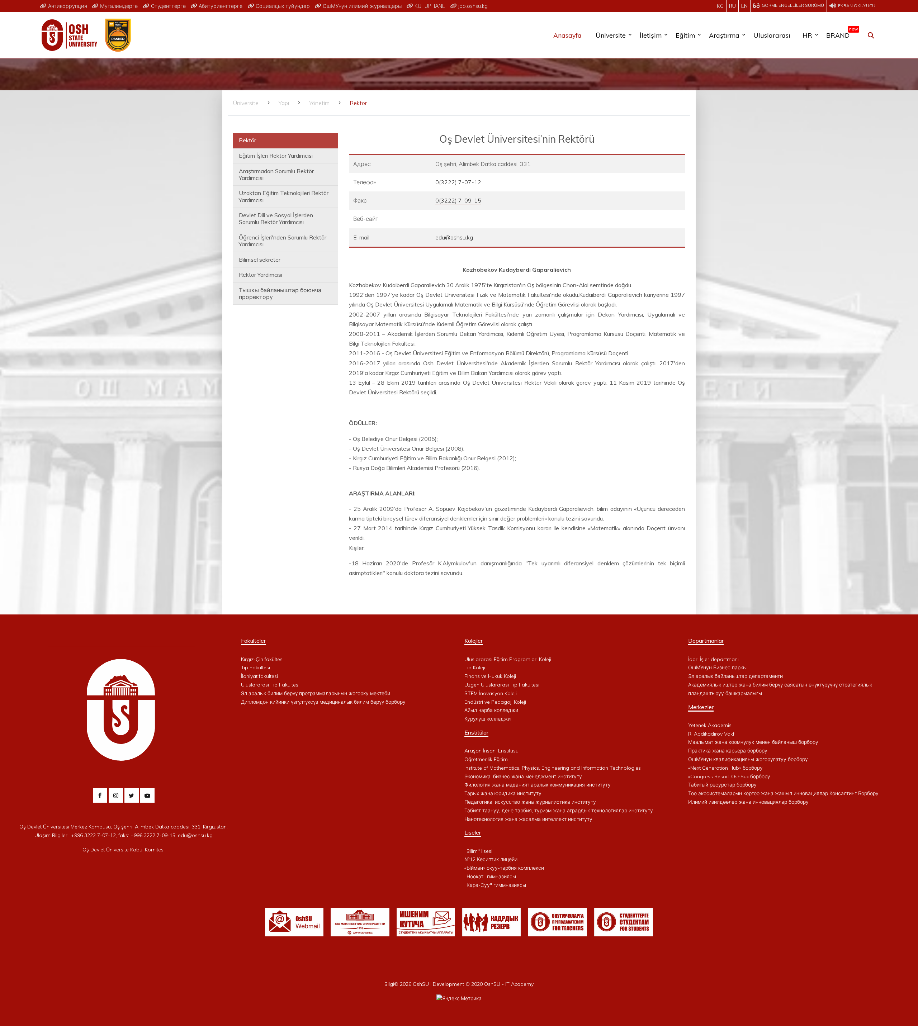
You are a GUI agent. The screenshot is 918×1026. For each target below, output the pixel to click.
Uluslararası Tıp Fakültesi (270, 684)
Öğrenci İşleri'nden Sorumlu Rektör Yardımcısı (282, 241)
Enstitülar (476, 732)
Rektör (247, 140)
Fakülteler (253, 640)
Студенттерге (168, 6)
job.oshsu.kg (472, 6)
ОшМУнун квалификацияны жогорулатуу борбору (748, 759)
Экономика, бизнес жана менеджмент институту (523, 776)
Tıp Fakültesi (255, 667)
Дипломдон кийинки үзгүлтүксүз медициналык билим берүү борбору (323, 702)
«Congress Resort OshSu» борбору (729, 776)
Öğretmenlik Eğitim (486, 759)
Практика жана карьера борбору (727, 750)
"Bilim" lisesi (478, 851)
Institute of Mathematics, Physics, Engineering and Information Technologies (552, 768)
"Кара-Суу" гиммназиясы (495, 885)
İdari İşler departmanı (713, 659)
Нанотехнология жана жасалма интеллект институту (528, 819)
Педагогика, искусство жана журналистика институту (530, 802)
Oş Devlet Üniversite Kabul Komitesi (123, 849)
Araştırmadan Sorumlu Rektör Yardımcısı (276, 174)
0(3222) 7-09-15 (458, 200)
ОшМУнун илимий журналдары (361, 6)
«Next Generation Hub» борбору (725, 768)
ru (732, 6)
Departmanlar (706, 640)
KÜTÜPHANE (429, 6)
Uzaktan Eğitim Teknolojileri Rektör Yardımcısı (283, 196)
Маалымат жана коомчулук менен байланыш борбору (753, 742)
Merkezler (701, 707)
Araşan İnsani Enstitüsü (491, 750)
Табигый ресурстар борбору (722, 785)
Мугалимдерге (118, 6)
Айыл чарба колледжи (491, 710)
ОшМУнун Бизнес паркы (717, 667)
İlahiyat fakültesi (259, 676)
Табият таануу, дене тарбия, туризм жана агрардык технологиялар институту (558, 810)
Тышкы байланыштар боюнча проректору (280, 293)
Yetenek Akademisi (710, 725)
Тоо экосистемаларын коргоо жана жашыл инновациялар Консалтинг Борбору (783, 793)
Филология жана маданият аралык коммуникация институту (537, 785)
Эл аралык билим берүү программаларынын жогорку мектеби (315, 693)
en (744, 6)
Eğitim (685, 35)
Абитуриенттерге (219, 6)
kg (720, 6)
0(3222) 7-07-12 (458, 182)
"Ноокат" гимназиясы (490, 876)
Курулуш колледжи (487, 719)
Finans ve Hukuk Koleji (490, 676)
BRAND (840, 33)
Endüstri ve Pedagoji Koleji (495, 702)
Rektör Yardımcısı (260, 274)
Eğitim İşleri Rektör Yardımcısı (276, 155)
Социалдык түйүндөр (282, 6)
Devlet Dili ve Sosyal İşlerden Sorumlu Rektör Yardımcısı (276, 218)
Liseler (472, 832)
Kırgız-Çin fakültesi (262, 659)
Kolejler (473, 640)
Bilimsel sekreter (259, 259)
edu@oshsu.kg (454, 237)
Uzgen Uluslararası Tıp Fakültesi (501, 684)
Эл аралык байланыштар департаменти (735, 676)
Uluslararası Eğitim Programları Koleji (507, 659)
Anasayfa (567, 35)
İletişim (651, 35)
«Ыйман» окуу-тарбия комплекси (504, 868)
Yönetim (319, 102)
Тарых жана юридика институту (502, 793)
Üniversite (611, 35)
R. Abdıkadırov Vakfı (711, 734)
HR (807, 35)
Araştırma (724, 35)
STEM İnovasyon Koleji (490, 693)
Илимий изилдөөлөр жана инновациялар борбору (748, 802)
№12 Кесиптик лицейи (490, 859)
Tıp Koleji (474, 667)
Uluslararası (771, 35)
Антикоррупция (67, 6)
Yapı (284, 102)
